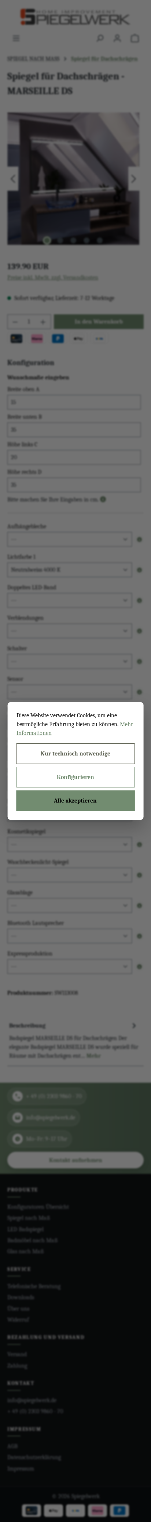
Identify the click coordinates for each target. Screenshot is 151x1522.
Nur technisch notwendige (75, 753)
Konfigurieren (75, 777)
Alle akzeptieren (75, 800)
